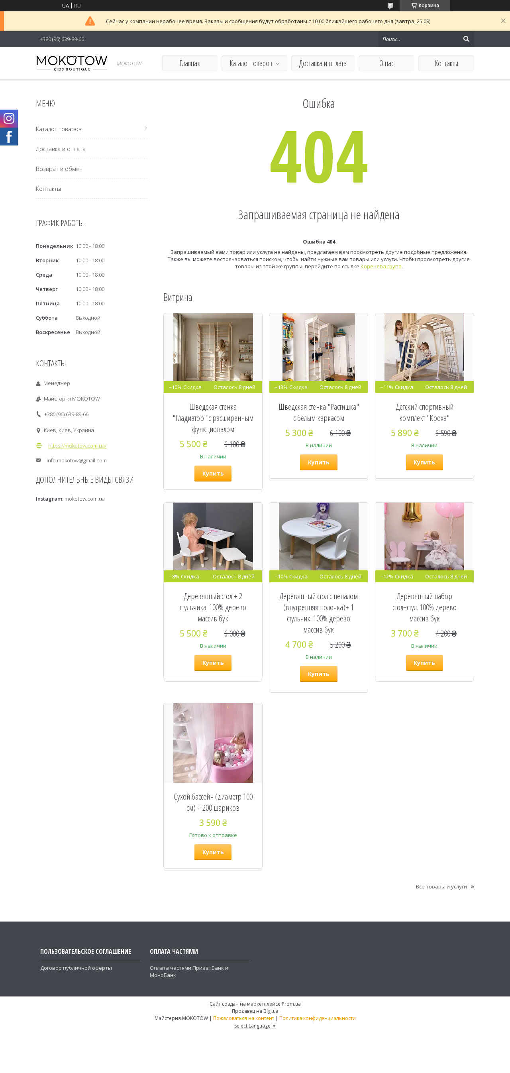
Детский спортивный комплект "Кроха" (424, 412)
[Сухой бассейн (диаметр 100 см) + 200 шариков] (213, 743)
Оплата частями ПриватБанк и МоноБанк (189, 971)
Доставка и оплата (323, 63)
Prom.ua (291, 1003)
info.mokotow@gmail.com (77, 460)
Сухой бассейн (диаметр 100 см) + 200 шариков (213, 802)
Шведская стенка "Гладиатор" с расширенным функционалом (213, 417)
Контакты (446, 63)
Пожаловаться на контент (243, 1018)
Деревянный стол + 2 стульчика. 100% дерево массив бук (213, 607)
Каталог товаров (251, 63)
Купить (213, 473)
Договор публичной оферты (76, 967)
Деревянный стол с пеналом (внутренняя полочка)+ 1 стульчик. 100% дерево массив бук (318, 612)
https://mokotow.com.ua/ (77, 445)
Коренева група (381, 266)
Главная (189, 63)
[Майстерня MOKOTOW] (72, 63)
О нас (386, 63)
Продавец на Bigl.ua (255, 1011)
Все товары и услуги (441, 886)
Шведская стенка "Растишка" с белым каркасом (319, 412)
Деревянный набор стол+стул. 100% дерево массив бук (424, 607)
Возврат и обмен (59, 169)
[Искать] (466, 39)
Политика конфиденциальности (317, 1018)
